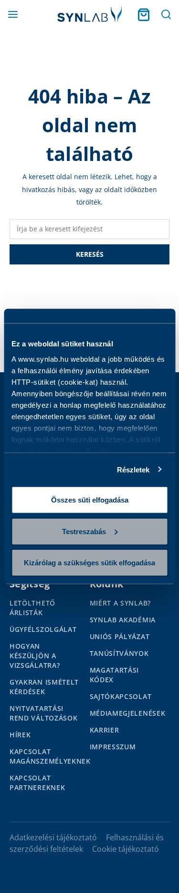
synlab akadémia (123, 619)
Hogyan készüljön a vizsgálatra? (35, 655)
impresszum (113, 746)
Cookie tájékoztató (125, 849)
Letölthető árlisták (32, 607)
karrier (104, 729)
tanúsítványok (119, 653)
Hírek (20, 734)
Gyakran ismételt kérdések (44, 686)
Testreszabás (84, 531)
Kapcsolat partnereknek (37, 782)
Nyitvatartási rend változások (44, 713)
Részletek (133, 469)
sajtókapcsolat (121, 696)
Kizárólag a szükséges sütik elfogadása (89, 563)
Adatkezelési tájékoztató (53, 837)
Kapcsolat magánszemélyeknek (50, 756)
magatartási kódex (114, 674)
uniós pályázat (120, 636)
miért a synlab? (120, 602)
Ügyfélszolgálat (43, 629)
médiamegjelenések (128, 713)
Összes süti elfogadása (89, 500)
